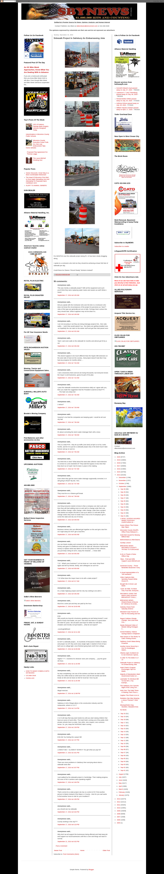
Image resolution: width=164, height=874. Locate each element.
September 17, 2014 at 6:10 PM (68, 824)
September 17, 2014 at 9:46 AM (68, 594)
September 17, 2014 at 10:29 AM (68, 649)
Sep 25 (123, 504)
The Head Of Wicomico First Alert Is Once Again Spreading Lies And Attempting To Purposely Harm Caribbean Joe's (37, 180)
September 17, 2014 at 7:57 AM (68, 469)
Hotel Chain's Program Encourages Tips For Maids (128, 669)
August (121, 774)
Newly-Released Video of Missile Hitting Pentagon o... (129, 627)
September (123, 486)
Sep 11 (123, 740)
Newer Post (58, 850)
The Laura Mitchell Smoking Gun (39, 159)
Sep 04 (123, 761)
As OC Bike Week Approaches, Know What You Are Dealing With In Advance (36, 69)
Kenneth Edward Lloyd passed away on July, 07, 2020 (126, 89)
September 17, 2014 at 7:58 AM (68, 496)
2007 (119, 817)
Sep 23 (123, 510)
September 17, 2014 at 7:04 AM (68, 363)
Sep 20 (123, 713)
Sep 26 (123, 501)
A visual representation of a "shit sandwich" (129, 573)
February (122, 792)
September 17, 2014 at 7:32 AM (68, 395)
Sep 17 (123, 722)
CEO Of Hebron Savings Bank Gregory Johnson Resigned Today (40, 127)
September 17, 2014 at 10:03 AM (68, 606)
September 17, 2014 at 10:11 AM (68, 632)
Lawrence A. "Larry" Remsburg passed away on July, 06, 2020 (126, 93)
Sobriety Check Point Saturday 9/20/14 (127, 608)
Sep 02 (123, 767)
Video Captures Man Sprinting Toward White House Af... (128, 579)
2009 (119, 811)
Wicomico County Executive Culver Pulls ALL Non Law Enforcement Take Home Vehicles (37, 144)
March (121, 789)
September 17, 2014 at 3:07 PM (68, 767)
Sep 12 (123, 737)
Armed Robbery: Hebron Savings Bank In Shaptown (130, 633)
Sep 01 (123, 770)
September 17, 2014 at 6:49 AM (68, 314)
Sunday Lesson (125, 543)
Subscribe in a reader (121, 246)
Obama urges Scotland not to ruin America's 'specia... (129, 654)
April (120, 786)
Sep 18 (123, 719)
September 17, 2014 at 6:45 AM (68, 295)
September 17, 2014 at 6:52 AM (68, 331)
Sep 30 (123, 489)
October (122, 483)
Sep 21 (123, 516)
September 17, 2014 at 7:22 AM (68, 378)
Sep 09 (123, 746)
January (122, 795)
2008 (119, 814)
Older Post (106, 850)
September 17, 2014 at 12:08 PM (68, 693)
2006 (119, 820)
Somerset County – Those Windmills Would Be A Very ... (130, 567)
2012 (119, 802)
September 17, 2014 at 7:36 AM (68, 422)
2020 (119, 457)
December (122, 477)
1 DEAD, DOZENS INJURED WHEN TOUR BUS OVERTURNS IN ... (130, 520)
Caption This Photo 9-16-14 (129, 695)
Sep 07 (123, 752)
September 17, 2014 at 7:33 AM (68, 407)
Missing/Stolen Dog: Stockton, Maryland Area (129, 706)
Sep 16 (123, 725)
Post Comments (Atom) (71, 854)
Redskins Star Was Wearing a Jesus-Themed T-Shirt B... (129, 700)
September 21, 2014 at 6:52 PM (68, 841)
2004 (119, 823)
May (120, 783)
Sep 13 (123, 734)
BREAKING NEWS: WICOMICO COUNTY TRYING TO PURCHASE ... (129, 548)
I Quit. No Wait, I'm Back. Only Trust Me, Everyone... (130, 589)
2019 (119, 460)
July (120, 777)
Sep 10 (123, 743)
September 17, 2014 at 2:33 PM (68, 727)
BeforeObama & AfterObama (130, 540)
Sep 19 (123, 716)
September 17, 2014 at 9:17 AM (68, 581)
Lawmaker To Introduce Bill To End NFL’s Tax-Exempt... (129, 680)
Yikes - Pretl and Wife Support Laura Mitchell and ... (130, 561)
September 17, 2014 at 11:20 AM (68, 681)
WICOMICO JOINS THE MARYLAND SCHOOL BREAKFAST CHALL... (128, 595)
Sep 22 (123, 513)
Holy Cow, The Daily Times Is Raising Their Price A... (129, 691)
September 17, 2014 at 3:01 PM (68, 753)
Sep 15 (123, 728)
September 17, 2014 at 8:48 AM (68, 520)
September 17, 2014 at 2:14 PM (68, 708)
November (122, 480)
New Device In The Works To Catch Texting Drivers (130, 637)
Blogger (91, 869)
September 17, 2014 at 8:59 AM (68, 568)
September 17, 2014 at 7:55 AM (68, 452)
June (120, 780)
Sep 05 (123, 758)
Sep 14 (123, 731)
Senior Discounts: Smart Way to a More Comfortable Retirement (37, 174)
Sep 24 (123, 507)
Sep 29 (123, 492)
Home (82, 850)
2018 (119, 463)
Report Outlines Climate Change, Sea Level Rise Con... (129, 620)
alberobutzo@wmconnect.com (87, 26)
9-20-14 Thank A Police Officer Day (128, 555)
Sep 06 (123, 755)
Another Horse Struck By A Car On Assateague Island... (129, 648)
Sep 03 (123, 764)
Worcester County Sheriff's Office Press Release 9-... (129, 531)
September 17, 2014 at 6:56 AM (68, 346)
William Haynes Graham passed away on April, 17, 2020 (127, 108)
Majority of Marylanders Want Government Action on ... (130, 675)
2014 (119, 475)
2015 (119, 472)
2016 (119, 469)
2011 (119, 805)
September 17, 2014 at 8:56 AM (68, 553)
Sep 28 (123, 495)
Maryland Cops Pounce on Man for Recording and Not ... (130, 613)
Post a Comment (61, 846)
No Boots (123, 710)
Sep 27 (123, 498)
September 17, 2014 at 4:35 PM (68, 799)
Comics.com (30, 678)
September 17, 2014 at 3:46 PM (68, 782)
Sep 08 (123, 749)
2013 (119, 799)
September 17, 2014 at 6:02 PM (68, 812)
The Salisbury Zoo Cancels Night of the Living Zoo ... (129, 686)
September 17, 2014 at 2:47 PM (68, 740)
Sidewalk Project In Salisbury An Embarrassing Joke (130, 663)
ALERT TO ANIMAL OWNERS (36, 185)
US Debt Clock (31, 675)
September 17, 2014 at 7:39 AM (68, 435)
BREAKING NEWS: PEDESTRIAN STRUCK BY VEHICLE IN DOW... (129, 602)
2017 (119, 466)
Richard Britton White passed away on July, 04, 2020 (126, 100)
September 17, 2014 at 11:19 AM (68, 664)
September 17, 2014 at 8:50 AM (68, 534)
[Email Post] (77, 274)
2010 (119, 808)
